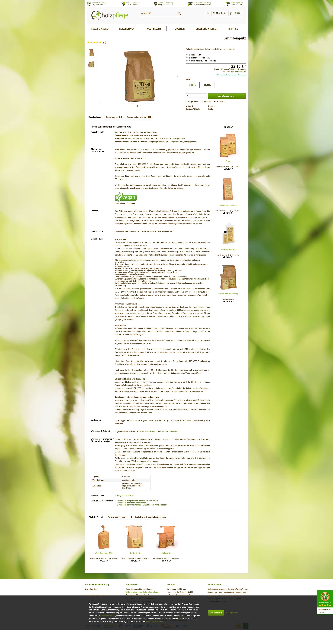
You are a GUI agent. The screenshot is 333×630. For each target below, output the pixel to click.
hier (200, 224)
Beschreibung (95, 117)
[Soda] (228, 145)
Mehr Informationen (154, 621)
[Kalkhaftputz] (135, 537)
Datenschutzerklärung (176, 589)
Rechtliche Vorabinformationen (139, 589)
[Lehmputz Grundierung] (228, 277)
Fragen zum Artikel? (125, 496)
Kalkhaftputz (135, 553)
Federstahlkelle (170, 431)
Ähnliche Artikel (96, 517)
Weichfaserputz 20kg (104, 553)
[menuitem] (238, 4)
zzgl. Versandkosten (238, 72)
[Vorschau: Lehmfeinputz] (91, 52)
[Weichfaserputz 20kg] (104, 537)
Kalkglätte (166, 553)
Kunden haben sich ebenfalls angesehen (148, 517)
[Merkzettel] (207, 13)
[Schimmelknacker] (228, 233)
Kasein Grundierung (228, 205)
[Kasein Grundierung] (228, 189)
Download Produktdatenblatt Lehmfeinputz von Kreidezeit (142, 505)
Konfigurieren (232, 613)
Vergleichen (193, 102)
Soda (228, 161)
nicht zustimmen (107, 616)
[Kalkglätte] (166, 537)
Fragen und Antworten (138, 117)
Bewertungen (113, 117)
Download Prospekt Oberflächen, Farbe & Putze (137, 501)
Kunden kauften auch (117, 517)
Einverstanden (216, 613)
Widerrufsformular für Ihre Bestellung (142, 592)
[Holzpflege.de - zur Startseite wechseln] (109, 15)
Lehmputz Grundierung (228, 294)
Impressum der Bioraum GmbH (179, 592)
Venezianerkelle (148, 431)
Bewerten (220, 102)
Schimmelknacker (228, 250)
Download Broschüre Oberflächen (131, 503)
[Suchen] (179, 13)
